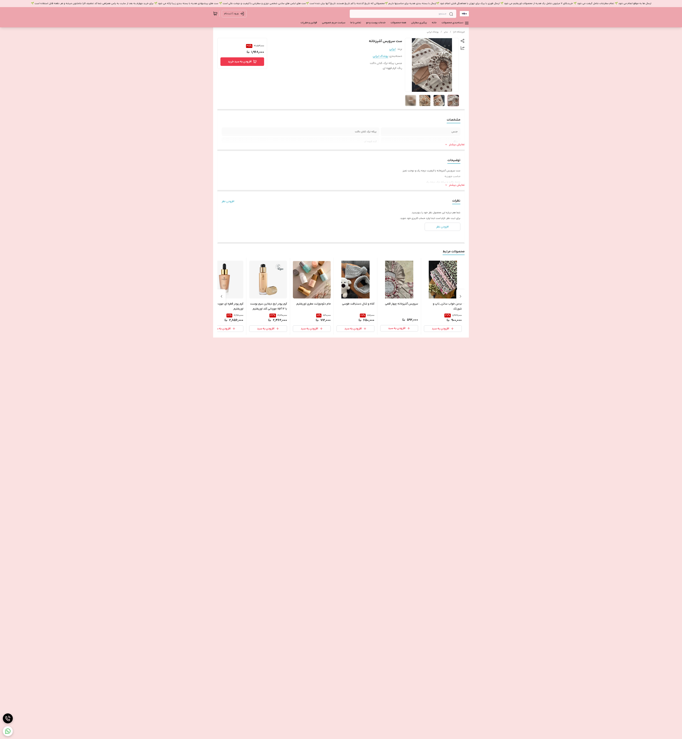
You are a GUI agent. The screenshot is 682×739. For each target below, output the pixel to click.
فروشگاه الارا (459, 32)
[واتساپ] (8, 731)
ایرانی (392, 49)
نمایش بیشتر (457, 144)
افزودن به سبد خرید (240, 61)
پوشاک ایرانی (433, 32)
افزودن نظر (228, 201)
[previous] (460, 296)
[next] (221, 296)
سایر (446, 32)
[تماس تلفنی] (8, 718)
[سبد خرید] (215, 14)
